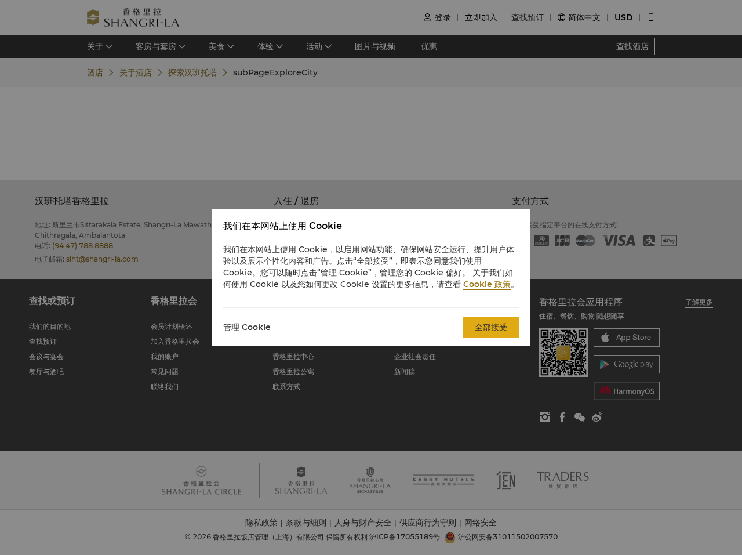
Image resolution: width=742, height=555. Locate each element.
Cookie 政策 (487, 284)
